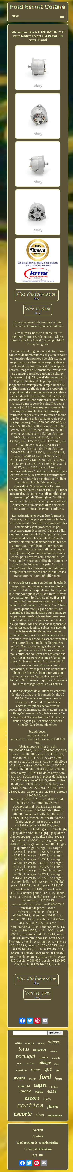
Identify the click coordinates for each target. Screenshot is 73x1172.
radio (25, 1091)
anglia (54, 1086)
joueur (32, 1078)
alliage (45, 1062)
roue (19, 1063)
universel (39, 1050)
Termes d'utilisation (38, 1149)
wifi (58, 1070)
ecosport (29, 1043)
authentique (55, 1115)
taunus (41, 1043)
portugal (25, 1056)
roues (36, 1069)
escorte (23, 1113)
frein (58, 1078)
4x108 (52, 1091)
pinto (40, 1114)
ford (45, 1076)
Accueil (38, 1130)
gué (48, 1069)
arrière (43, 1057)
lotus (24, 1049)
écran (39, 1091)
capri (40, 1084)
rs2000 (18, 1043)
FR (41, 1155)
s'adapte (53, 1051)
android (24, 1086)
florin (52, 1106)
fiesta (56, 1064)
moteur (30, 1063)
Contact (37, 1136)
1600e (47, 1099)
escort (32, 1098)
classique (21, 1070)
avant (19, 1077)
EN (35, 1155)
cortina (30, 1105)
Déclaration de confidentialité (37, 1142)
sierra (54, 1042)
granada (56, 1058)
